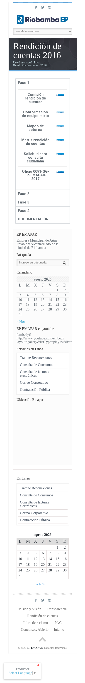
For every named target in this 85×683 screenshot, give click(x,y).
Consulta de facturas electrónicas (34, 373)
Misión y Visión (29, 609)
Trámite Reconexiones (36, 358)
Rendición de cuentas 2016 (30, 65)
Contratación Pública (35, 389)
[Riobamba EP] (42, 19)
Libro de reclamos (36, 623)
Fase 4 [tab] (23, 211)
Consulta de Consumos (36, 365)
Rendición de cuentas (42, 616)
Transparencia (57, 609)
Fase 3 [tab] (23, 202)
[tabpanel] (42, 138)
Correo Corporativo (34, 382)
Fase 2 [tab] (23, 194)
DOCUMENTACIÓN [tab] (33, 219)
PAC (58, 623)
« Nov (21, 321)
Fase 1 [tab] (23, 83)
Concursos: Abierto (35, 629)
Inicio (37, 62)
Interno (59, 629)
